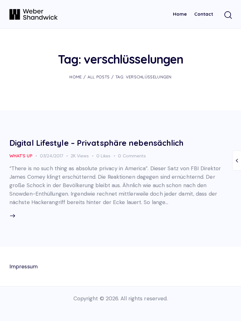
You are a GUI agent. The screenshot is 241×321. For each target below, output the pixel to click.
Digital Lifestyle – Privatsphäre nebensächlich (96, 143)
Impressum (23, 266)
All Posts (99, 76)
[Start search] (228, 15)
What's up (20, 156)
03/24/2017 (51, 156)
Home (75, 76)
